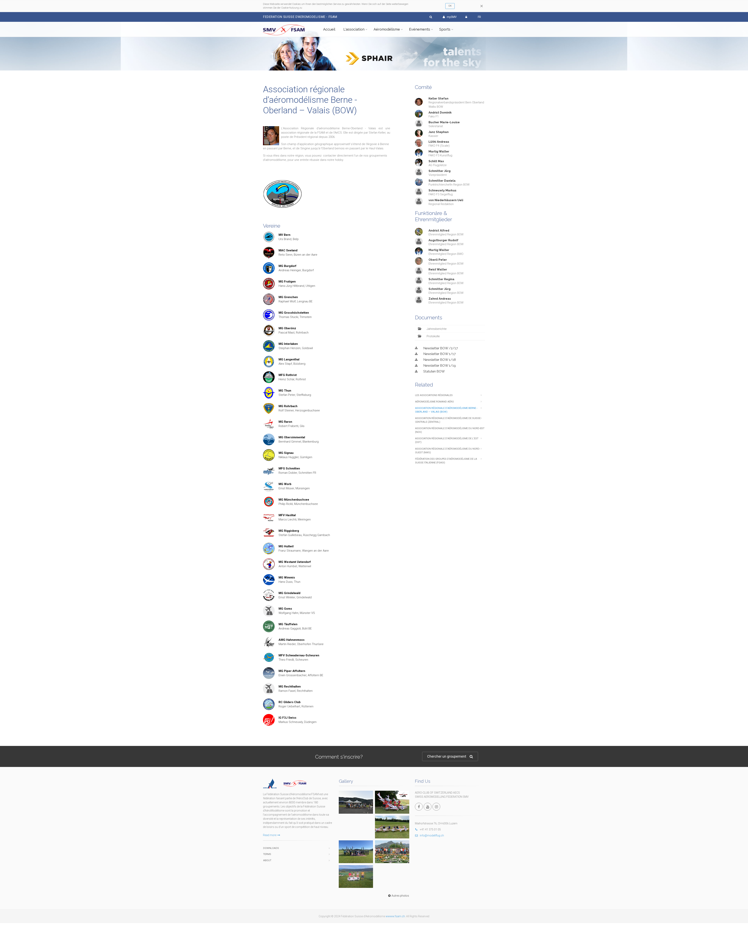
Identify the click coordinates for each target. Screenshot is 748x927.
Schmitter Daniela (442, 180)
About (267, 860)
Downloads (271, 848)
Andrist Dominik (440, 112)
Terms (267, 854)
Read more (269, 835)
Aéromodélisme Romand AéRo (434, 401)
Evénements (419, 29)
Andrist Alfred (439, 230)
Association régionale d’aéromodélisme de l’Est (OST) (446, 440)
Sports (444, 29)
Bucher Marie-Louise (444, 122)
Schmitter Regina (441, 279)
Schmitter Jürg (440, 171)
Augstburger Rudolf (443, 240)
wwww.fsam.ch (395, 916)
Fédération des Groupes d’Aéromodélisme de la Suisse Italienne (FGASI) (446, 460)
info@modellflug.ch (432, 835)
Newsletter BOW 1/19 (439, 365)
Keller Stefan (438, 98)
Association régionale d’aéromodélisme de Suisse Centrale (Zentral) (448, 420)
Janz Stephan (439, 132)
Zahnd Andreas (440, 298)
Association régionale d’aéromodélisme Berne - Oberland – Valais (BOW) (446, 410)
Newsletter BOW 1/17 (439, 354)
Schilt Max (436, 161)
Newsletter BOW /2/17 (440, 348)
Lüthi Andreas (439, 141)
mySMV (452, 16)
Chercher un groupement (446, 756)
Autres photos (400, 895)
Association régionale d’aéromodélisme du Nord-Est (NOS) (449, 430)
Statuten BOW (434, 371)
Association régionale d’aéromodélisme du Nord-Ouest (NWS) (447, 450)
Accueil (329, 29)
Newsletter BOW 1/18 (439, 360)
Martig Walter (439, 151)
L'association (353, 29)
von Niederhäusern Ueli (446, 200)
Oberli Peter (438, 259)
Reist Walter (438, 269)
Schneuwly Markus (442, 190)
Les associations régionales (434, 395)
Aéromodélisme (387, 29)
